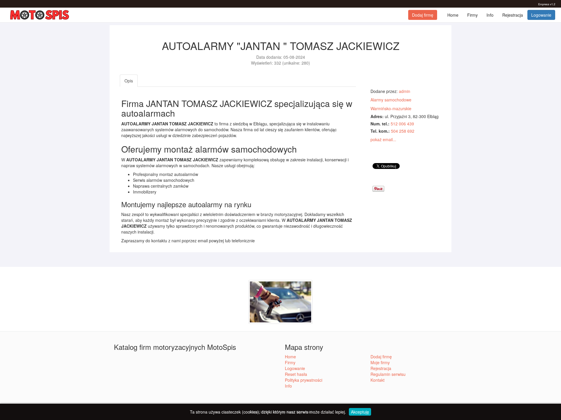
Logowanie (541, 15)
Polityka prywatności (303, 380)
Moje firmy (380, 362)
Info (490, 15)
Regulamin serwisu (388, 374)
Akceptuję (360, 412)
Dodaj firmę (422, 15)
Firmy (472, 15)
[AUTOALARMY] (280, 301)
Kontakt (377, 380)
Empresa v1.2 (546, 4)
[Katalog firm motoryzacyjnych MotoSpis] (40, 15)
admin (404, 91)
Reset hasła (296, 374)
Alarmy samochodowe (390, 100)
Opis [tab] (128, 81)
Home (452, 15)
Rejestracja (512, 15)
